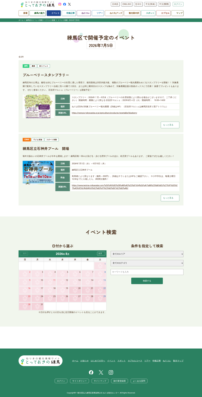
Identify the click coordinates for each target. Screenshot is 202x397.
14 (92, 280)
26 (67, 296)
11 (54, 280)
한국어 (138, 4)
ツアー (147, 360)
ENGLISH (126, 4)
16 (29, 288)
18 (54, 288)
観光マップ (178, 360)
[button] (101, 253)
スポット (121, 360)
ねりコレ (167, 360)
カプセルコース (135, 360)
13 (79, 280)
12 (67, 280)
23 (29, 296)
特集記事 (157, 360)
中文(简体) (150, 4)
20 (79, 288)
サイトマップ (100, 380)
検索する (147, 280)
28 (92, 296)
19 (67, 288)
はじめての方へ (98, 360)
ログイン (178, 4)
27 (79, 296)
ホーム (75, 360)
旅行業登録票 (119, 380)
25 (54, 296)
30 (29, 304)
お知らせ (84, 360)
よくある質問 (139, 380)
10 (42, 280)
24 (42, 296)
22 (104, 288)
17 (42, 288)
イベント (111, 360)
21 (92, 288)
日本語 (115, 4)
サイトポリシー (79, 380)
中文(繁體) (164, 4)
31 (42, 304)
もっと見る (170, 125)
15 (104, 280)
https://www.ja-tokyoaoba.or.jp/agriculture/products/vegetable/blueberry (104, 112)
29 (104, 296)
